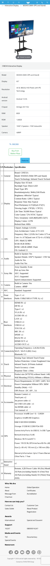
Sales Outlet (9, 508)
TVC (6, 537)
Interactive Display (12, 5)
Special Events (10, 540)
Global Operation (33, 487)
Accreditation (32, 493)
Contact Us (9, 505)
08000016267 (32, 528)
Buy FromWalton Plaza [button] (15, 152)
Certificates (31, 490)
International (10, 520)
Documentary (32, 537)
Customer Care (32, 505)
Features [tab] (25, 160)
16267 (7, 528)
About (7, 490)
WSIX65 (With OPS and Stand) (34, 5)
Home (7, 487)
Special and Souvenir (34, 520)
